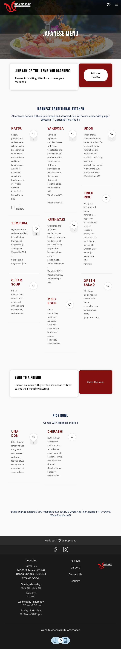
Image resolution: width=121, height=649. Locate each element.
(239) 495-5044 (31, 578)
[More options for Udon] (112, 134)
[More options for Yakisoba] (72, 134)
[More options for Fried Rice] (106, 198)
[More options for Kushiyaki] (74, 225)
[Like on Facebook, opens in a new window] (55, 550)
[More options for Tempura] (36, 229)
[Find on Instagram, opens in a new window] (66, 550)
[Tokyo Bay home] (17, 8)
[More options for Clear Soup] (33, 286)
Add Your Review (95, 75)
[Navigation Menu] (116, 4)
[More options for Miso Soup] (70, 304)
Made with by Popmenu (39, 540)
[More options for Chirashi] (72, 437)
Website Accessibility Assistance (60, 630)
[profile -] (109, 4)
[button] (24, 171)
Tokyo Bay (104, 566)
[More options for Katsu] (33, 134)
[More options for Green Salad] (108, 286)
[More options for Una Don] (33, 437)
